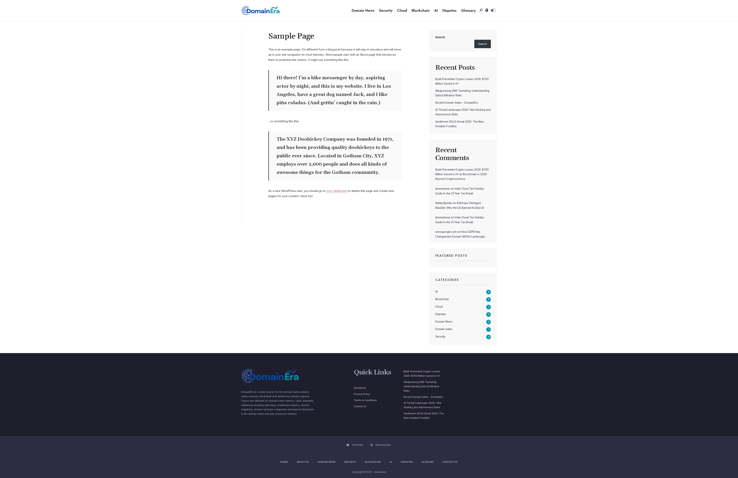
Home (284, 462)
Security (385, 10)
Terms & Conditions (365, 400)
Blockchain (421, 10)
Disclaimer (360, 387)
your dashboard (337, 191)
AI (436, 10)
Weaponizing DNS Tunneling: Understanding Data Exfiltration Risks (421, 386)
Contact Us (360, 406)
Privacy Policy (362, 394)
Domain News (363, 10)
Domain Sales (443, 329)
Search (440, 37)
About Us (303, 462)
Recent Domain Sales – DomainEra (456, 102)
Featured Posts (451, 255)
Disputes (449, 10)
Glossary (468, 10)
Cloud (402, 10)
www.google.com (446, 231)
